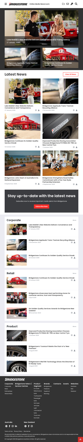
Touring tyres (38, 396)
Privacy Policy (18, 431)
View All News (70, 74)
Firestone (46, 389)
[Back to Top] (80, 439)
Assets (66, 384)
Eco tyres (36, 388)
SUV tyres (36, 403)
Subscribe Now (42, 206)
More (74, 220)
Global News (8, 393)
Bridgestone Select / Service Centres (23, 385)
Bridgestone (47, 386)
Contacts (57, 384)
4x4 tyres (36, 405)
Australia (73, 386)
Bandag (46, 393)
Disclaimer (27, 431)
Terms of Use (9, 431)
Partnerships (8, 391)
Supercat (47, 391)
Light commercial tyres (38, 410)
